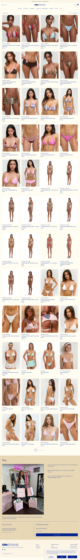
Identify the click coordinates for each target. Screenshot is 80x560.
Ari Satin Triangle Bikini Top (48, 154)
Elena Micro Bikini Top (27, 409)
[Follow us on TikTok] (4, 549)
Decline (72, 556)
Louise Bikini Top (64, 372)
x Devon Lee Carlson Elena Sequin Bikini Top (49, 46)
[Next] (44, 450)
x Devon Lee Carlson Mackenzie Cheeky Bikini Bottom (68, 82)
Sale (61, 8)
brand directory (55, 544)
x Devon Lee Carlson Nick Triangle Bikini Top (11, 46)
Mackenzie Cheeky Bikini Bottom (49, 409)
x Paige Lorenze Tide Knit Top (67, 299)
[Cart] (77, 4)
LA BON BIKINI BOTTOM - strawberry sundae (66, 263)
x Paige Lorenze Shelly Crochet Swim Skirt (10, 373)
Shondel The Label (45, 188)
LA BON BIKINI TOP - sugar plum (10, 299)
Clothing (25, 8)
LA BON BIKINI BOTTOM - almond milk (69, 190)
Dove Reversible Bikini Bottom (68, 444)
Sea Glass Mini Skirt (26, 372)
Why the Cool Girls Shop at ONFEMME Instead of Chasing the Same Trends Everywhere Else (22, 517)
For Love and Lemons (65, 370)
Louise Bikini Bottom (7, 409)
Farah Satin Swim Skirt (27, 190)
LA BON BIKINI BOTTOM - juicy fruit (29, 263)
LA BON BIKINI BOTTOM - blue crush (68, 227)
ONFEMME (23, 370)
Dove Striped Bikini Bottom (67, 118)
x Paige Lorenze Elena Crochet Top (68, 336)
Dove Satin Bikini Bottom (66, 154)
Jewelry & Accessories (42, 8)
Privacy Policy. (55, 553)
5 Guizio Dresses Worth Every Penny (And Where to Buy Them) (63, 465)
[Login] (74, 4)
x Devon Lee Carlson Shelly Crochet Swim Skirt (28, 82)
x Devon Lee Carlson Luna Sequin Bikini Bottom (68, 46)
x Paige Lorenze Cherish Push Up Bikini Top (30, 336)
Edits (56, 8)
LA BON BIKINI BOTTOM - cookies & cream (30, 227)
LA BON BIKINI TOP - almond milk (49, 190)
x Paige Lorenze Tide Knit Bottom (10, 336)
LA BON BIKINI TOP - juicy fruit (10, 263)
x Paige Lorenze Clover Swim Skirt (49, 336)
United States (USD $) (7, 553)
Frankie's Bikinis (6, 43)
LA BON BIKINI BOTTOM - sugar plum (29, 300)
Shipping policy (73, 547)
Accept (61, 556)
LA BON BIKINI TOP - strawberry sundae (49, 263)
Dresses (32, 8)
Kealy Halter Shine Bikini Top (67, 409)
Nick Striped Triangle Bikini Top (29, 118)
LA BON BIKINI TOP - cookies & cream (10, 227)
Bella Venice (24, 442)
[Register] (76, 531)
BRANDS (51, 8)
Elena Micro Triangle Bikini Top (10, 154)
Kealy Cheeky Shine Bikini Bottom (11, 444)
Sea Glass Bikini (45, 372)
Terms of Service (74, 544)
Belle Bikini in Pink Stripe (27, 444)
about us (38, 547)
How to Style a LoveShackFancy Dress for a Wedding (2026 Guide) (60, 476)
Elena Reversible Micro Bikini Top (49, 444)
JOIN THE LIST (57, 534)
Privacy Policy (73, 546)
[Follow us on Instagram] (2, 549)
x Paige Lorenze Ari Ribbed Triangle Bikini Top (48, 300)
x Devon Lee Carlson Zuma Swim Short (10, 119)
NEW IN (20, 8)
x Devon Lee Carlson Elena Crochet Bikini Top (9, 82)
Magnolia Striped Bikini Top (48, 118)
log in (37, 544)
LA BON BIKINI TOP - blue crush (49, 226)
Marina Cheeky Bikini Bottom (29, 154)
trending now (54, 547)
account (38, 546)
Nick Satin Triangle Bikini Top (9, 190)
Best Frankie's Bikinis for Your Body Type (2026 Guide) (61, 471)
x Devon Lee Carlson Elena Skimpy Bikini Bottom (30, 46)
